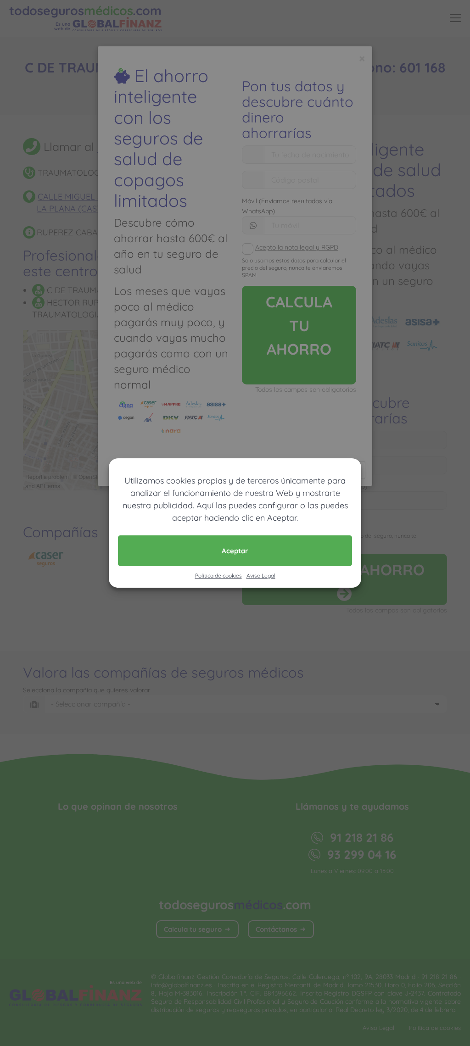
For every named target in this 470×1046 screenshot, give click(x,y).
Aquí (204, 505)
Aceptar (235, 550)
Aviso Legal (260, 575)
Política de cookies (218, 575)
